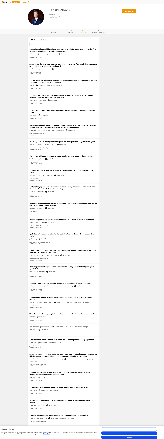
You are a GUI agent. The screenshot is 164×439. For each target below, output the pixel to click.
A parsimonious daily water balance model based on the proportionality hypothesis (61, 340)
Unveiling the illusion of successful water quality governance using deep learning (61, 156)
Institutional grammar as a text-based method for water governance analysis (59, 327)
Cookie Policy (46, 433)
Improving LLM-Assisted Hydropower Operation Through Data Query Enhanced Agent (62, 142)
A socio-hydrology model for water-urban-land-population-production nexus (58, 415)
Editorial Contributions (98, 31)
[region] (82, 432)
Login (15, 2)
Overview (53, 32)
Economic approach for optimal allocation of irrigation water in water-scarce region (61, 220)
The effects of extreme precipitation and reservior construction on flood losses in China (63, 314)
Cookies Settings (129, 429)
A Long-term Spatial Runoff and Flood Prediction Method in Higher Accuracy (58, 387)
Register (25, 2)
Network (70, 31)
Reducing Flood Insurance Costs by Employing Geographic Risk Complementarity (60, 283)
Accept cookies (129, 437)
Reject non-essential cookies (129, 433)
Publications (82, 31)
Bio (62, 32)
